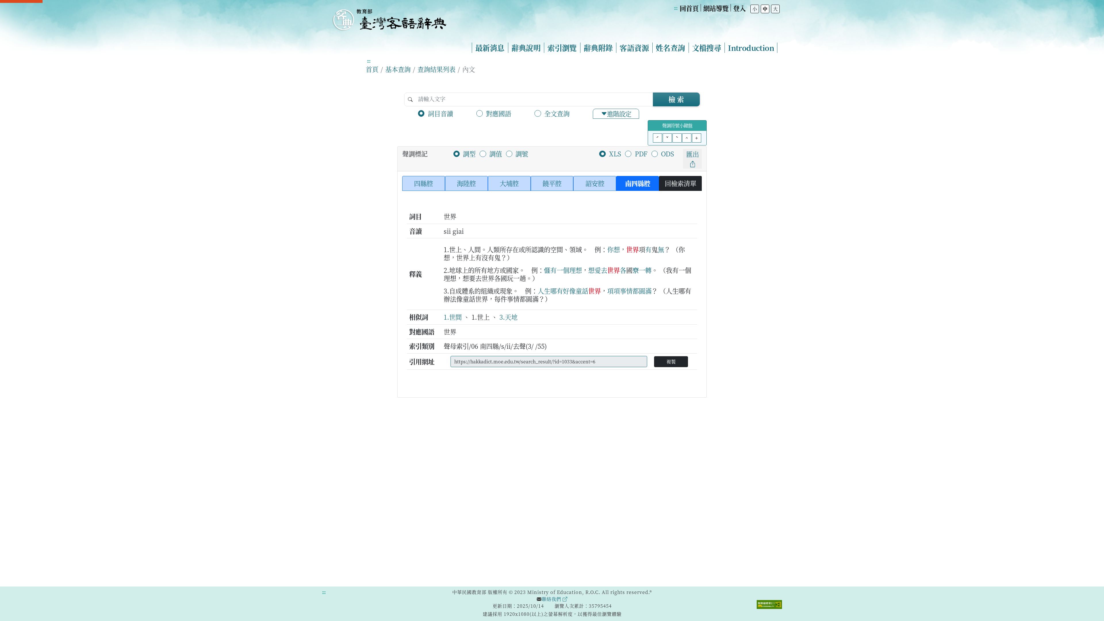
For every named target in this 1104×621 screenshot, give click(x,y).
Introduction (751, 48)
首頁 (372, 69)
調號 (521, 153)
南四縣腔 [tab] (637, 183)
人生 (544, 290)
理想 (575, 270)
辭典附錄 (598, 48)
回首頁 (689, 8)
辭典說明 (526, 48)
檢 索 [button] (676, 99)
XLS (615, 153)
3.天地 (508, 316)
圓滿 (645, 290)
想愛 (594, 270)
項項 (613, 290)
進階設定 (619, 113)
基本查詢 (398, 69)
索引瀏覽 (562, 48)
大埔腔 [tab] (509, 183)
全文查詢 (557, 113)
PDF (641, 153)
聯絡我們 (552, 599)
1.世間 (453, 316)
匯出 (692, 153)
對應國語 (498, 113)
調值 (495, 153)
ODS (667, 153)
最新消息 (490, 48)
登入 (739, 8)
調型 (469, 153)
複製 (671, 361)
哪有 (556, 290)
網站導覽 (716, 8)
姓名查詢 (670, 48)
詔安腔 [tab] (594, 183)
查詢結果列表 (436, 69)
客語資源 (634, 48)
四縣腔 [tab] (423, 183)
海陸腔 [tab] (466, 183)
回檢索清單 (680, 183)
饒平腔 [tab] (552, 183)
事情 (626, 290)
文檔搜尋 (706, 48)
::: (675, 8)
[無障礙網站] (769, 604)
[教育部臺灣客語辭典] (389, 17)
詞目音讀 (440, 113)
